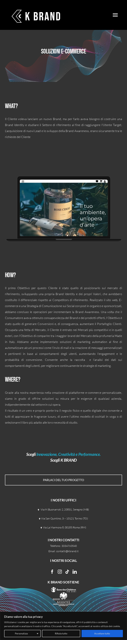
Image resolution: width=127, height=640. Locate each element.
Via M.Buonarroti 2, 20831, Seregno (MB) (65, 509)
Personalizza (21, 633)
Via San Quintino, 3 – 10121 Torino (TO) (64, 518)
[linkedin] (75, 572)
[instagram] (60, 572)
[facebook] (52, 572)
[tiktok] (67, 572)
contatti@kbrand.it (67, 551)
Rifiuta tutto (61, 633)
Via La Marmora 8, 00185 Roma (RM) (64, 527)
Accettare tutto (102, 633)
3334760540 (69, 546)
